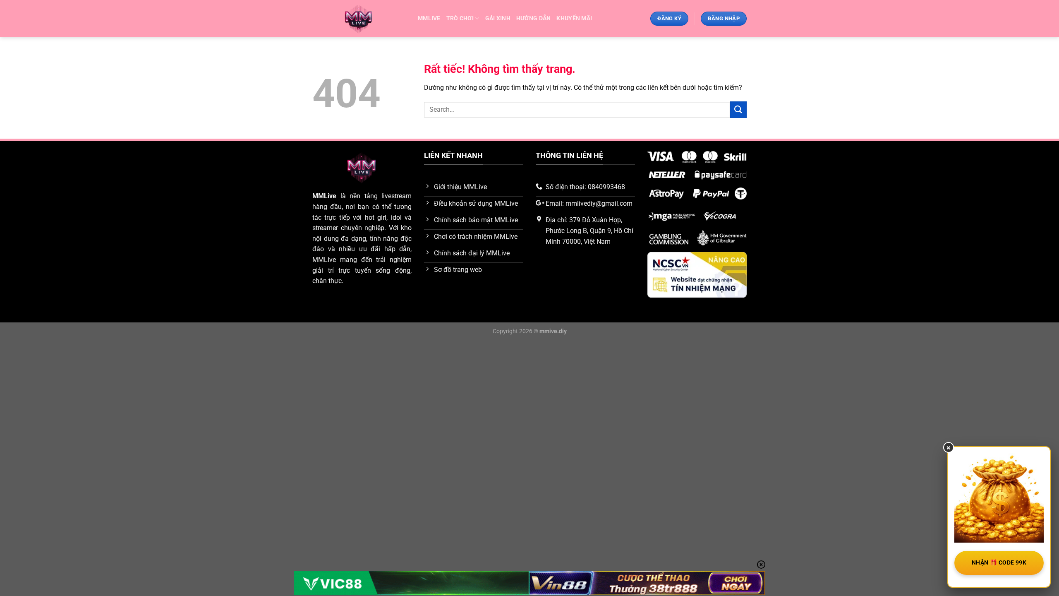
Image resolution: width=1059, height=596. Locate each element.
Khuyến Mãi (574, 18)
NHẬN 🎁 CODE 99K (999, 562)
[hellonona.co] (358, 18)
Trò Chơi (460, 18)
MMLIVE (429, 18)
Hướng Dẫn (533, 18)
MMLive (324, 196)
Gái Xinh (497, 18)
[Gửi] (738, 109)
